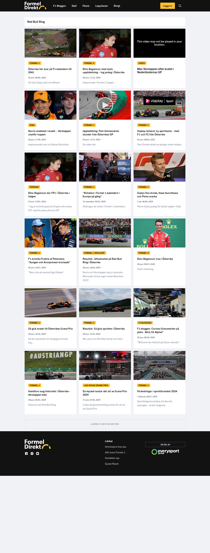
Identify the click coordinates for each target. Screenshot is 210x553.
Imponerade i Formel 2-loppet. (98, 82)
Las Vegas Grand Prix (96, 385)
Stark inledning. (145, 268)
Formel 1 (35, 63)
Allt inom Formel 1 (115, 452)
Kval (32, 125)
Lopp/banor (101, 5)
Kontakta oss (112, 457)
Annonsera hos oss (115, 446)
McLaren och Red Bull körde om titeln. (103, 338)
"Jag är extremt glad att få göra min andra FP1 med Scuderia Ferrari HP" (50, 208)
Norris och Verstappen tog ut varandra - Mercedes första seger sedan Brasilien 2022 (103, 276)
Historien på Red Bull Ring (42, 404)
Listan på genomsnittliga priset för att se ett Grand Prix (104, 406)
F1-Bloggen (59, 5)
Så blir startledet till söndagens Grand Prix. (48, 340)
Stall (74, 5)
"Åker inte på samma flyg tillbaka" (46, 272)
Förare (86, 5)
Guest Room (112, 463)
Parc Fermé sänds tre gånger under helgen (159, 144)
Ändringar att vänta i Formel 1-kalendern (104, 206)
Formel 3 (144, 252)
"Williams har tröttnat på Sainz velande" (158, 342)
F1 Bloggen (145, 322)
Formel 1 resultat (94, 252)
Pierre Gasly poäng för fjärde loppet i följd (159, 206)
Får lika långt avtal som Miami (44, 82)
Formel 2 (89, 63)
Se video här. (89, 144)
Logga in (167, 5)
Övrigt (117, 5)
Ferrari (34, 187)
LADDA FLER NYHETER (105, 424)
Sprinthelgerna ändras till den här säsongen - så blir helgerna (154, 403)
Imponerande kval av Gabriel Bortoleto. (48, 144)
